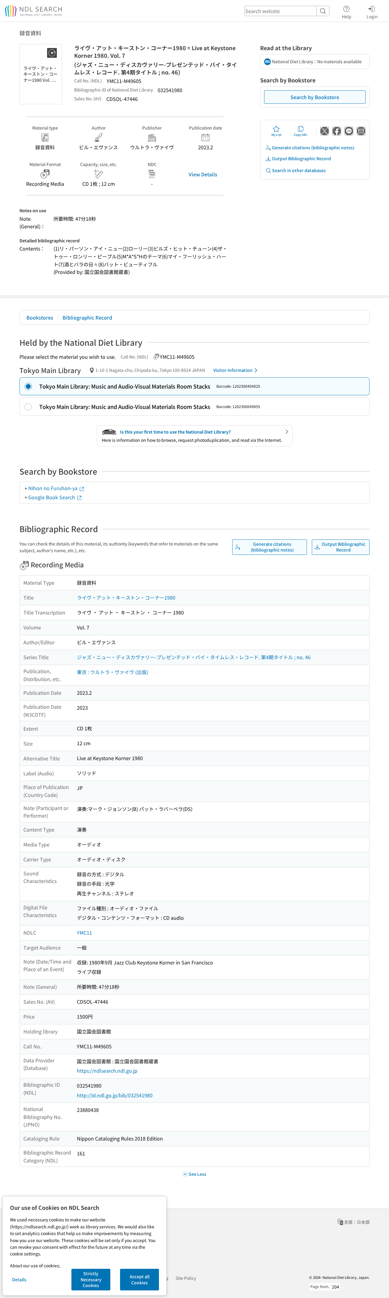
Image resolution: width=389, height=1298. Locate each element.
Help (346, 16)
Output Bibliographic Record (301, 158)
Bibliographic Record (87, 317)
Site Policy (186, 1278)
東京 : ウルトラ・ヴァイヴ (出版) (112, 672)
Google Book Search (52, 497)
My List (276, 134)
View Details (203, 174)
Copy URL (301, 134)
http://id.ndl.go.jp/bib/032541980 (115, 1095)
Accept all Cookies (140, 1279)
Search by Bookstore (315, 97)
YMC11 (84, 932)
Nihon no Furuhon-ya (53, 488)
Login (372, 16)
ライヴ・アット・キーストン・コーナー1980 (126, 597)
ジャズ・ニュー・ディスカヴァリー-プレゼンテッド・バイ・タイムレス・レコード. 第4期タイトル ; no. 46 (194, 657)
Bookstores (39, 317)
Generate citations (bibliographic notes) (313, 147)
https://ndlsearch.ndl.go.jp (107, 1070)
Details (19, 1279)
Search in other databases (299, 170)
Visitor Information (233, 370)
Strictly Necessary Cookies (91, 1279)
